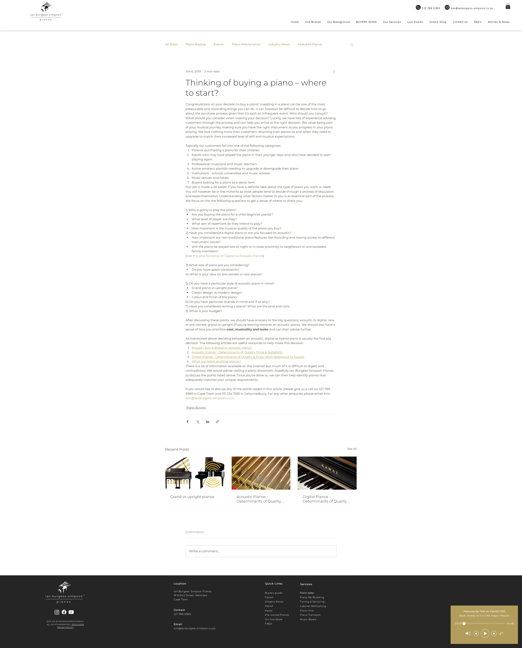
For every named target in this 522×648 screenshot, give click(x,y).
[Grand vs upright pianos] (194, 473)
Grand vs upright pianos (192, 497)
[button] (507, 6)
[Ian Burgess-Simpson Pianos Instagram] (57, 612)
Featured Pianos (310, 44)
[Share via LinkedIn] (207, 421)
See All (352, 449)
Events (219, 44)
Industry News (279, 44)
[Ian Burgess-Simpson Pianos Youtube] (71, 612)
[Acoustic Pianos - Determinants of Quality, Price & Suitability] (261, 473)
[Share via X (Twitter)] (197, 421)
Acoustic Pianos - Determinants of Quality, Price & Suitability (259, 499)
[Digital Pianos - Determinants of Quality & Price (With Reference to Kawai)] (327, 473)
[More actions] (334, 71)
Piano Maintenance (246, 44)
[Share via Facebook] (187, 421)
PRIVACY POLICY (65, 627)
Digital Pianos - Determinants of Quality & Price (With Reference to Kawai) (327, 499)
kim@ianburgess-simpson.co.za (472, 8)
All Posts (171, 44)
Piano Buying (196, 44)
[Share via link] (217, 421)
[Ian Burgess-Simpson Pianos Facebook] (64, 612)
